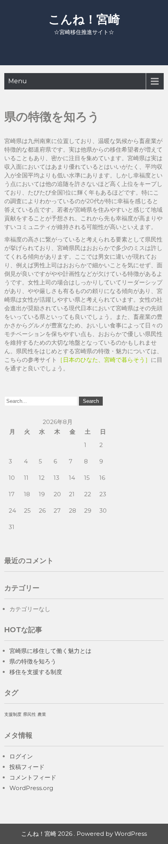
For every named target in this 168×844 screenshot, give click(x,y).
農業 (42, 714)
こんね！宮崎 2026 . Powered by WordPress (84, 833)
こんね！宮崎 (84, 19)
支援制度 (12, 714)
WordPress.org (31, 788)
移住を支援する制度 (35, 672)
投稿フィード (27, 767)
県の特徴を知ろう (32, 661)
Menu (17, 81)
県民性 (29, 714)
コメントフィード (32, 777)
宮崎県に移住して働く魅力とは (50, 650)
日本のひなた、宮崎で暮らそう (104, 359)
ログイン (21, 756)
